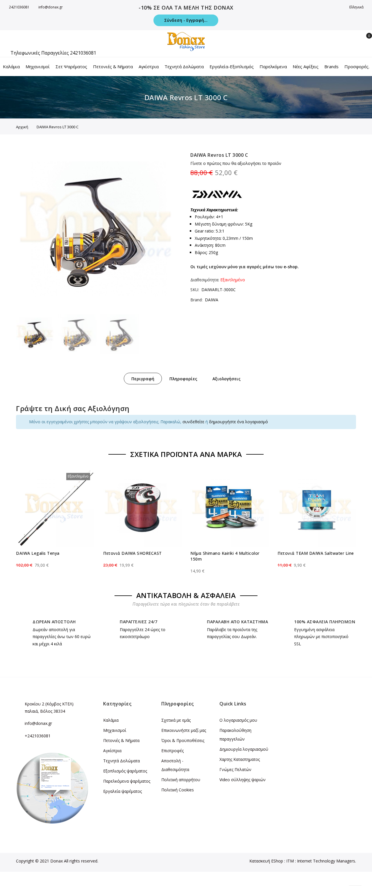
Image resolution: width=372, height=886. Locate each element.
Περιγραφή (142, 378)
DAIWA (211, 299)
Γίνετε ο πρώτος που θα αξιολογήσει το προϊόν (235, 163)
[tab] (143, 378)
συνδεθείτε (193, 421)
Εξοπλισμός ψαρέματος (125, 771)
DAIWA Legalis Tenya (38, 553)
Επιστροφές (172, 750)
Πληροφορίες (183, 378)
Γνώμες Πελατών (235, 769)
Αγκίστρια (112, 750)
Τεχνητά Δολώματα (121, 760)
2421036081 (19, 7)
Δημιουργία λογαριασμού (243, 749)
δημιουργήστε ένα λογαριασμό (238, 421)
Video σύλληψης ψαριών (242, 779)
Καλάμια (111, 720)
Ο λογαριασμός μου (238, 720)
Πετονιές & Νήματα (121, 740)
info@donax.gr (50, 7)
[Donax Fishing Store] (186, 41)
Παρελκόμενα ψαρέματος (126, 781)
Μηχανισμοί (114, 730)
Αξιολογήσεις (226, 378)
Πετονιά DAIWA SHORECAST (132, 553)
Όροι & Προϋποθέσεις (182, 740)
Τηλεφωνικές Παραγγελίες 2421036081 (53, 53)
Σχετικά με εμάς (176, 720)
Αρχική (22, 126)
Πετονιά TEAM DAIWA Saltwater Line (316, 553)
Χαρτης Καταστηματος (239, 759)
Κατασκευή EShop (266, 861)
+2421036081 (38, 736)
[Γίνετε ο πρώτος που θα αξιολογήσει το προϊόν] (55, 560)
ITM (290, 861)
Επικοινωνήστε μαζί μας (183, 730)
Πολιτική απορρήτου (180, 779)
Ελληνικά (356, 7)
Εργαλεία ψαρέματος (122, 791)
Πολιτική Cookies (177, 790)
